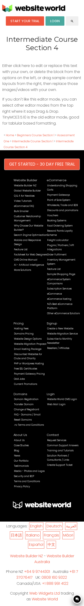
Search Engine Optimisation (30, 235)
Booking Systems (56, 220)
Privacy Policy (22, 486)
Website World (45, 599)
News (17, 455)
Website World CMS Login (62, 399)
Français (51, 535)
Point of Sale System (58, 200)
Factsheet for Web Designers (30, 254)
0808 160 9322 (54, 577)
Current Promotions (25, 384)
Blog (16, 450)
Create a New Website (60, 328)
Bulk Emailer (21, 211)
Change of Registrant (26, 409)
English (36, 526)
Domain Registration (26, 399)
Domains (20, 394)
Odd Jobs (19, 379)
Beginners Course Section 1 (35, 135)
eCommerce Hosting (59, 299)
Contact (53, 435)
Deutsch (54, 526)
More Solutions (22, 270)
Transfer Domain (24, 404)
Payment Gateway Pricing (29, 374)
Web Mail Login (56, 404)
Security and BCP (24, 476)
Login (51, 394)
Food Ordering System (60, 225)
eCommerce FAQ (24, 206)
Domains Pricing (24, 333)
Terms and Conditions (27, 481)
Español (36, 544)
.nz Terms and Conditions (29, 425)
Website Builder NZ (25, 185)
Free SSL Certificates (25, 368)
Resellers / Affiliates (58, 348)
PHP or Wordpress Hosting (29, 363)
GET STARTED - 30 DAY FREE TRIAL (42, 164)
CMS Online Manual (25, 259)
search (72, 21)
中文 (51, 544)
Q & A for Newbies (24, 196)
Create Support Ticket (60, 465)
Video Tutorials (23, 201)
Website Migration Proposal (30, 344)
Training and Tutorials (60, 450)
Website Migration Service (62, 333)
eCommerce (56, 180)
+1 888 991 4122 (55, 583)
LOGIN (55, 21)
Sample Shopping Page (61, 274)
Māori (68, 535)
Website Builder (25, 180)
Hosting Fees (21, 328)
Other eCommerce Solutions (63, 313)
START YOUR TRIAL (24, 21)
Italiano (33, 535)
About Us (20, 435)
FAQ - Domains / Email (27, 414)
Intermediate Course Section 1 (32, 141)
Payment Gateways (58, 195)
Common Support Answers (62, 445)
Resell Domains (23, 419)
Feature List (21, 249)
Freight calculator (58, 240)
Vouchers (52, 215)
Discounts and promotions (62, 210)
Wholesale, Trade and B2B (62, 205)
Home (10, 135)
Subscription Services (59, 288)
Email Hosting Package (27, 349)
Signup (52, 323)
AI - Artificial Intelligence (29, 265)
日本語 (16, 535)
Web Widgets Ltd (44, 593)
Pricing (19, 323)
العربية (71, 526)
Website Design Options (28, 339)
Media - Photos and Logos (29, 471)
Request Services (56, 440)
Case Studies (21, 445)
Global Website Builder (27, 190)
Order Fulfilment (56, 254)
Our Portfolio (21, 461)
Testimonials (21, 466)
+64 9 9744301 (37, 571)
